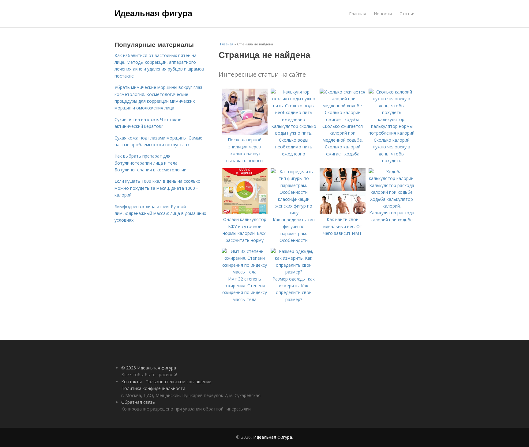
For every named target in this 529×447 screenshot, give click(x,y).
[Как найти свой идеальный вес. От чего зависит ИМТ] (343, 213)
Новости (383, 14)
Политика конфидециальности (153, 388)
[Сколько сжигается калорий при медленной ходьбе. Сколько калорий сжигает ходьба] (343, 119)
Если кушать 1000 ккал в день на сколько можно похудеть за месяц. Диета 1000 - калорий (157, 188)
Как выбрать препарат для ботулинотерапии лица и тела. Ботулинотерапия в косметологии (150, 163)
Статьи (407, 14)
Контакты (131, 381)
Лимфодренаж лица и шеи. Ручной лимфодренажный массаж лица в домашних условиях (160, 213)
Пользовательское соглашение (178, 381)
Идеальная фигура (153, 13)
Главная (357, 14)
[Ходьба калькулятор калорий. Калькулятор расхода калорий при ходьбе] (392, 192)
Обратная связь (138, 402)
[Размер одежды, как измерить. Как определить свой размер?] (294, 272)
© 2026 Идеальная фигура (148, 368)
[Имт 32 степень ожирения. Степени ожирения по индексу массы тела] (245, 272)
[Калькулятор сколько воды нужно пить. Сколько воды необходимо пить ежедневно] (294, 119)
